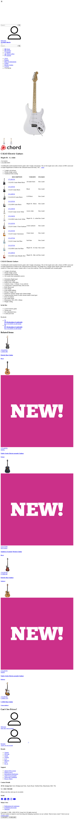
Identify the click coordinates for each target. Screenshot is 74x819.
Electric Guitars (8, 65)
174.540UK (11, 253)
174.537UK (11, 245)
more (42, 167)
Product (6, 60)
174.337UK (11, 238)
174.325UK (11, 187)
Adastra (6, 752)
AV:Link (6, 754)
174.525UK (11, 201)
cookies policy (5, 815)
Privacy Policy (8, 779)
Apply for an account (10, 775)
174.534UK (11, 216)
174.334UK (11, 209)
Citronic (6, 757)
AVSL (6, 58)
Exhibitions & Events (10, 807)
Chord (6, 755)
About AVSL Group (10, 771)
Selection (7, 809)
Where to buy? (8, 772)
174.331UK (11, 231)
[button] (19, 25)
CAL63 (6, 66)
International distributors (11, 774)
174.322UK (11, 223)
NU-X (6, 764)
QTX (5, 762)
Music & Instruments (10, 62)
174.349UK (11, 194)
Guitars (6, 63)
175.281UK (11, 179)
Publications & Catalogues (11, 806)
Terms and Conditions (10, 777)
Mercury (6, 760)
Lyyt (5, 759)
